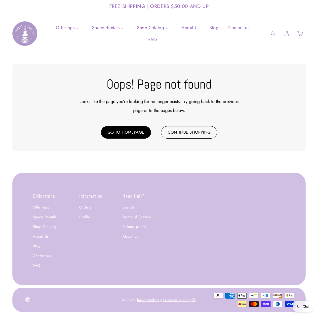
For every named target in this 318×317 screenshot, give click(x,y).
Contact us (42, 256)
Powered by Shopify (179, 299)
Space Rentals (45, 217)
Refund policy (134, 226)
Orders (85, 207)
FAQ (36, 265)
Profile (84, 217)
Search (128, 207)
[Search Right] (273, 33)
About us (130, 236)
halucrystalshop (149, 299)
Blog (36, 246)
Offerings (41, 207)
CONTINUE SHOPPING (189, 132)
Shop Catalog (44, 226)
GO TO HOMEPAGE (126, 132)
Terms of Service (136, 217)
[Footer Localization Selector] (28, 300)
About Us (41, 236)
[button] (300, 33)
